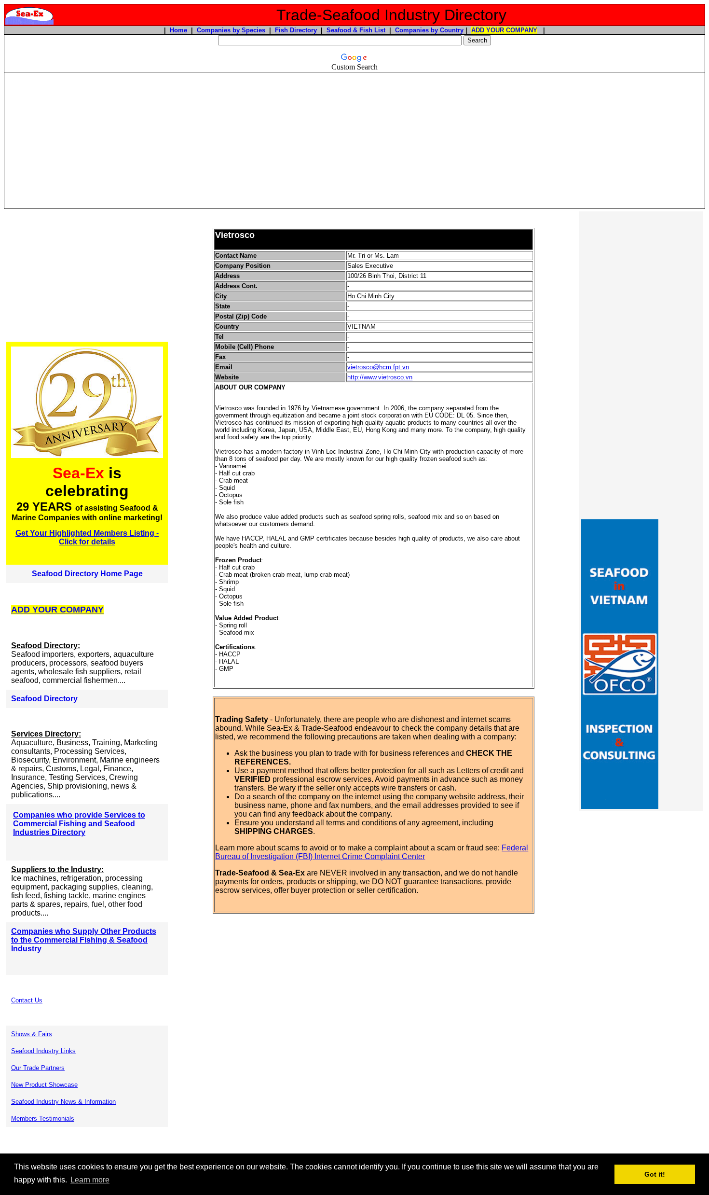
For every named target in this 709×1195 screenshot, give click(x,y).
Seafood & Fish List (356, 30)
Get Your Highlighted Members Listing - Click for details (87, 537)
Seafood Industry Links (43, 1051)
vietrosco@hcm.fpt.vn (378, 367)
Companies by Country (429, 30)
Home (178, 30)
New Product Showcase (44, 1084)
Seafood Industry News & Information (63, 1101)
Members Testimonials (42, 1118)
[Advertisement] (354, 140)
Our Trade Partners (38, 1067)
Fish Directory (296, 30)
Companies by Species (231, 30)
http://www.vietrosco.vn (379, 377)
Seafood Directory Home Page (87, 574)
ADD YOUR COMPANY (504, 30)
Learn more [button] (89, 1180)
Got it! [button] (654, 1174)
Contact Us (26, 1000)
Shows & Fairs (31, 1034)
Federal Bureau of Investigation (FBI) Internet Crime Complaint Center (371, 852)
